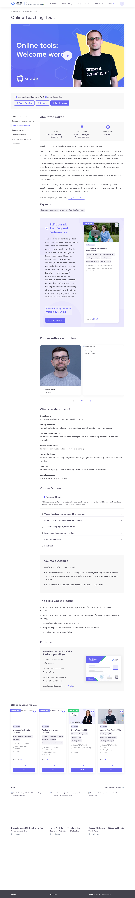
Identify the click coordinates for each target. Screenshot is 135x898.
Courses (53, 4)
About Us (53, 894)
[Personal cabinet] (122, 4)
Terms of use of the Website (99, 894)
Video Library (66, 4)
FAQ (87, 4)
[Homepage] (11, 11)
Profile (70, 686)
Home (13, 894)
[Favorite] (116, 225)
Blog (79, 4)
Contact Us (98, 4)
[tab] (82, 514)
